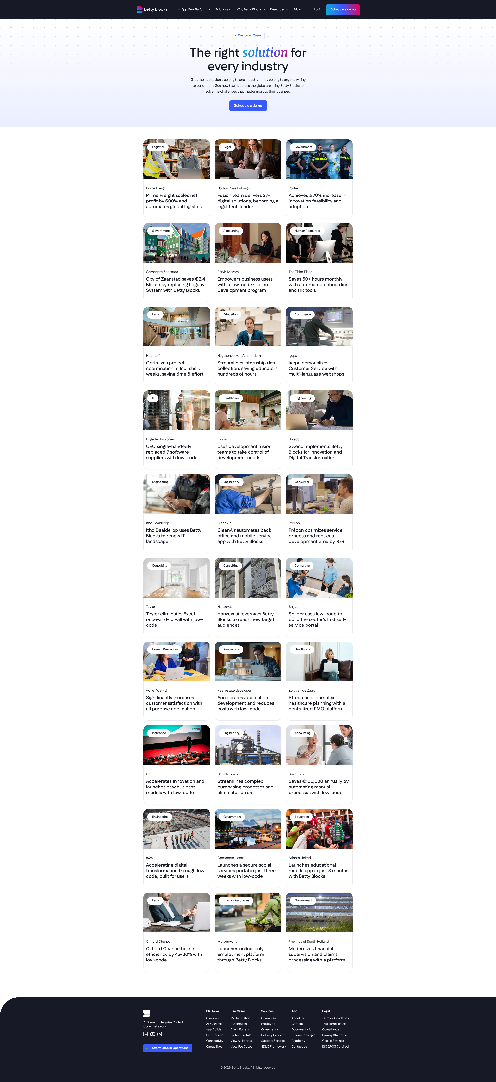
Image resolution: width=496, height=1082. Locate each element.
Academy (298, 1041)
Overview (212, 1018)
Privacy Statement (335, 1035)
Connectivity (214, 1041)
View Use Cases (241, 1046)
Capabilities (214, 1046)
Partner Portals (241, 1035)
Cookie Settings (333, 1041)
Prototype (268, 1024)
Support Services (273, 1041)
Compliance (330, 1029)
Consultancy (270, 1029)
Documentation (302, 1029)
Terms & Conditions (335, 1018)
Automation (239, 1024)
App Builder (214, 1029)
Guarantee (268, 1018)
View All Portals (241, 1041)
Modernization (240, 1018)
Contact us (299, 1046)
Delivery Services (273, 1035)
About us (298, 1018)
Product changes (303, 1035)
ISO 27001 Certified (335, 1046)
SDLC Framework (273, 1046)
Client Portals (240, 1029)
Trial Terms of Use (334, 1024)
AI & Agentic (214, 1024)
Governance (214, 1035)
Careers (297, 1024)
